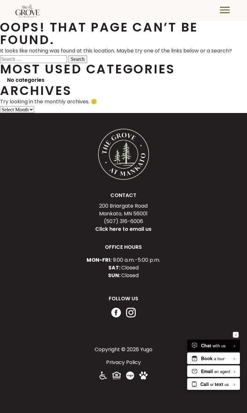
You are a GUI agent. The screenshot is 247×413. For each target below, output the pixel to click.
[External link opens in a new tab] (130, 377)
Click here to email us (123, 229)
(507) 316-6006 (123, 221)
